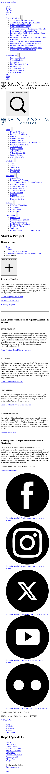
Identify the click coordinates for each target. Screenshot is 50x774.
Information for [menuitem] (11, 56)
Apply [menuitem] (8, 77)
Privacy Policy (11, 759)
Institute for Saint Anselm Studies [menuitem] (22, 46)
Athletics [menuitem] (9, 203)
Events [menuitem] (8, 8)
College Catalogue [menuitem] (17, 188)
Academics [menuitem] (10, 176)
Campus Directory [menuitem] (17, 138)
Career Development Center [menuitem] (20, 25)
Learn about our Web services (12, 382)
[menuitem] (17, 103)
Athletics (9, 730)
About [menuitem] (8, 130)
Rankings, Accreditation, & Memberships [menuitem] (25, 142)
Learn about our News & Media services (16, 405)
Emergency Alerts (12, 767)
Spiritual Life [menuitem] (15, 218)
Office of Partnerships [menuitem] (18, 153)
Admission (9, 726)
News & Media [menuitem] (16, 72)
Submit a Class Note (13, 749)
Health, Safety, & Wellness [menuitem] (20, 224)
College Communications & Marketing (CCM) (24, 253)
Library (8, 742)
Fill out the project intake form (12, 297)
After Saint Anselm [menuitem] (17, 157)
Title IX (8, 761)
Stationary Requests (8, 305)
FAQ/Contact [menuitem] (15, 170)
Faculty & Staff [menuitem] (16, 66)
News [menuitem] (8, 6)
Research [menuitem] (13, 195)
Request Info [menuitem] (15, 172)
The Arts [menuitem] (9, 10)
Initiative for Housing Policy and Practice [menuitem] (25, 43)
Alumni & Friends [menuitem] (17, 68)
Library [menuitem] (8, 12)
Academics (10, 728)
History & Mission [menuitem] (17, 132)
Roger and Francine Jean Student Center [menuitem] (25, 230)
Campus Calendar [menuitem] (16, 140)
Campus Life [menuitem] (10, 215)
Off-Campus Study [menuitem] (17, 197)
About (9, 249)
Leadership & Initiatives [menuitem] (19, 134)
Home (8, 247)
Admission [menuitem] (9, 161)
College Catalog (11, 746)
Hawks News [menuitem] (15, 211)
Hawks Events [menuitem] (15, 209)
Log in (8, 771)
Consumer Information (14, 755)
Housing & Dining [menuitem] (17, 226)
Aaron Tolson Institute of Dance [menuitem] (22, 20)
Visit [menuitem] (7, 75)
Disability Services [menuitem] (17, 199)
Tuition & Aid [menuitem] (15, 168)
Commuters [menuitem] (14, 62)
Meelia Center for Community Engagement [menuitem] (26, 48)
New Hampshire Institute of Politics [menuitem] (23, 50)
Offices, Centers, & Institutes (17, 251)
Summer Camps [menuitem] (16, 155)
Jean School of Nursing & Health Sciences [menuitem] (26, 182)
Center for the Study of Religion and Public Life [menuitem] (28, 29)
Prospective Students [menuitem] (17, 58)
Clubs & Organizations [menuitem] (18, 222)
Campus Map (10, 744)
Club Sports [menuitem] (14, 207)
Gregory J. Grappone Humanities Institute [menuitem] (25, 41)
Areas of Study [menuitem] (15, 178)
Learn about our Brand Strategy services (15, 350)
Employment (10, 753)
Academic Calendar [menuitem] (17, 191)
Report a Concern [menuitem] (16, 149)
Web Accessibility (12, 757)
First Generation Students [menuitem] (19, 64)
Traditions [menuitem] (14, 228)
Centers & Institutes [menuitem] (13, 18)
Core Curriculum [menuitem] (16, 193)
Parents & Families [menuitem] (17, 70)
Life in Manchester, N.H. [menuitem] (19, 145)
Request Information (13, 751)
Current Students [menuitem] (16, 60)
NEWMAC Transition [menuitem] (18, 205)
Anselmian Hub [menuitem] (16, 147)
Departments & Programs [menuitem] (19, 180)
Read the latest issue (8, 432)
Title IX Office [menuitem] (15, 151)
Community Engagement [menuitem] (19, 220)
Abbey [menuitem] (8, 14)
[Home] (25, 88)
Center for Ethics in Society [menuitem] (20, 27)
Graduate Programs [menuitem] (17, 184)
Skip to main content (8, 2)
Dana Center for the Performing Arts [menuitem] (23, 31)
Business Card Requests (10, 301)
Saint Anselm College (9, 470)
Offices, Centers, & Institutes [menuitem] (20, 136)
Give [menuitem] (7, 79)
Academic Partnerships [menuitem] (18, 186)
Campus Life (10, 732)
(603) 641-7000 (6, 720)
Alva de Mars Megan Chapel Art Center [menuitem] (25, 23)
